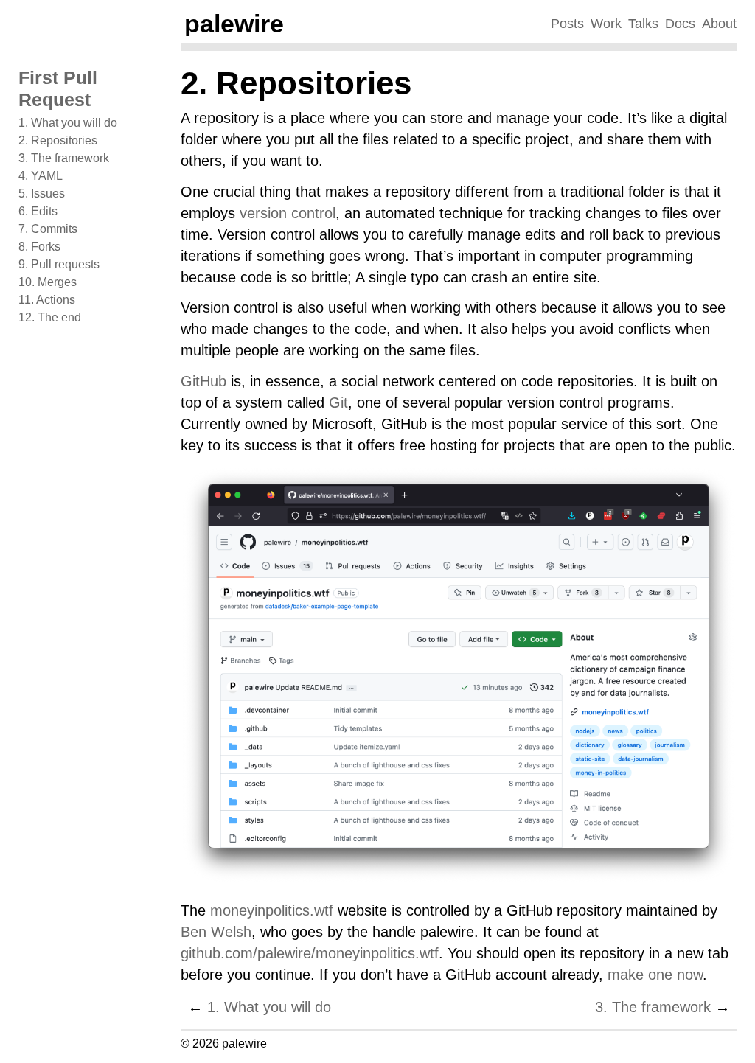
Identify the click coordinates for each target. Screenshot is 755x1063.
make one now (655, 974)
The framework (653, 1007)
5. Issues (41, 193)
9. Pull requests (59, 264)
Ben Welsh (216, 932)
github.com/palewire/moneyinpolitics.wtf (310, 953)
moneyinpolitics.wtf (271, 910)
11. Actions (46, 299)
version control (287, 213)
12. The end (49, 317)
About (719, 23)
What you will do (269, 1007)
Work (606, 23)
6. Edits (38, 211)
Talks (643, 23)
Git (338, 402)
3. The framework (63, 158)
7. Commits (47, 229)
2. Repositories (57, 140)
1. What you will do (67, 122)
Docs (680, 23)
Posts (567, 23)
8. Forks (39, 246)
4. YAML (40, 176)
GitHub (203, 381)
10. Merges (47, 282)
